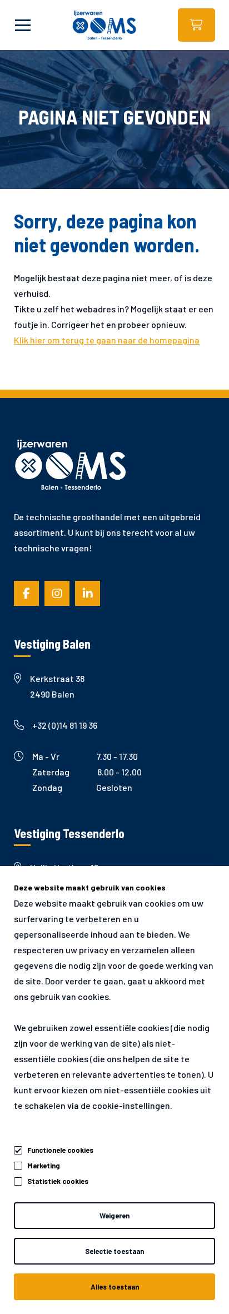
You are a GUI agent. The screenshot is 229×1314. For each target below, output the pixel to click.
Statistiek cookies (57, 1181)
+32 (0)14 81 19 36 (64, 725)
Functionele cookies (60, 1150)
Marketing (43, 1165)
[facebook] (26, 593)
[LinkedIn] (87, 593)
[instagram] (56, 593)
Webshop (196, 25)
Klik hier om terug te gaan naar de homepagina (107, 340)
